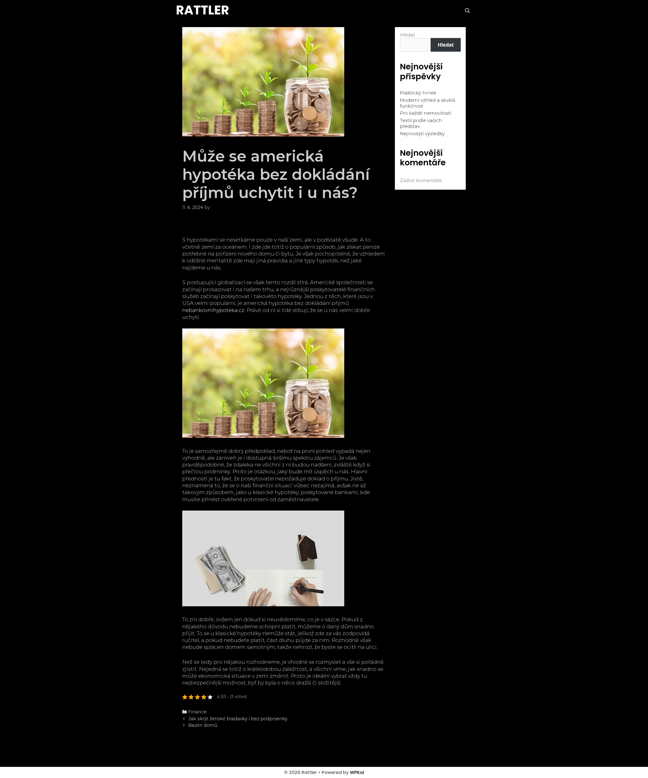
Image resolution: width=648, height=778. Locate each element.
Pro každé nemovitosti (425, 113)
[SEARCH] (467, 11)
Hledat (407, 35)
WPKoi (357, 772)
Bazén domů (202, 725)
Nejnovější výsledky (422, 134)
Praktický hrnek (418, 93)
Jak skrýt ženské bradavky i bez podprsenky (237, 718)
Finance (197, 711)
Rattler (202, 10)
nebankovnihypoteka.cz (213, 310)
